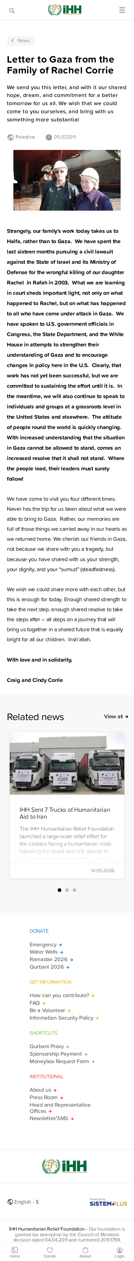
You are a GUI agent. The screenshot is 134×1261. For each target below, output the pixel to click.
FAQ (35, 1003)
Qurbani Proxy (47, 1046)
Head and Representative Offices (60, 1108)
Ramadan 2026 (49, 959)
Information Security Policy (61, 1018)
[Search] (12, 10)
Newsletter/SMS (49, 1118)
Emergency (43, 944)
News (23, 40)
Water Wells (44, 952)
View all (113, 716)
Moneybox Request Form (59, 1061)
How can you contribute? (59, 995)
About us (40, 1090)
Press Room (44, 1097)
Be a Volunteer (47, 1010)
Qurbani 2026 (47, 967)
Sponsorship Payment (56, 1054)
